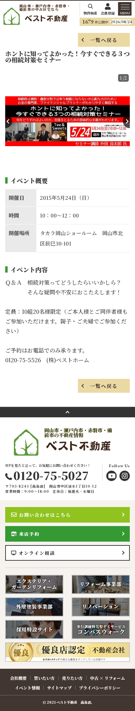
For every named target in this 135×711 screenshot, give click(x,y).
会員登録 (108, 12)
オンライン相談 (37, 553)
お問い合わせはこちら (45, 515)
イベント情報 (27, 688)
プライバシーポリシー (99, 688)
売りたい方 (72, 678)
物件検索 (90, 12)
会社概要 (18, 678)
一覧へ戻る (104, 39)
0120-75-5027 (51, 475)
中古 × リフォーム (107, 678)
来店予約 (29, 534)
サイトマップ (59, 688)
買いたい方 (44, 678)
